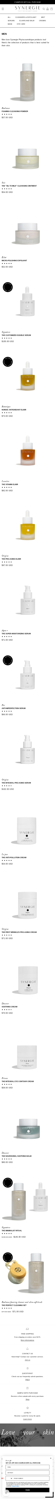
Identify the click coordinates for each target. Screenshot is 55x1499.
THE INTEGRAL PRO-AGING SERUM (16, 783)
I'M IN (27, 1490)
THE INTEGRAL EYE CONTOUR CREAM (18, 1081)
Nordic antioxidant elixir (14, 410)
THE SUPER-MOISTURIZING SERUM (16, 634)
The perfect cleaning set (14, 1305)
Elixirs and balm (26, 20)
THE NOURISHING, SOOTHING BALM (16, 1156)
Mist (43, 17)
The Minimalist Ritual (12, 1231)
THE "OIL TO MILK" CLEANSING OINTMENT (19, 186)
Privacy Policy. (15, 1486)
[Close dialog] (51, 1458)
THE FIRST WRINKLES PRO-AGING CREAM (19, 932)
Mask (10, 24)
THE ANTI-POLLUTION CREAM (14, 858)
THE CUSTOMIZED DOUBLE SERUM (16, 335)
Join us (27, 1360)
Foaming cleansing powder (15, 111)
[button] (3, 8)
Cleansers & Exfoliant (25, 17)
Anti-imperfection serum (14, 708)
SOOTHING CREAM (9, 1007)
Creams (42, 20)
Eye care (21, 24)
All (9, 17)
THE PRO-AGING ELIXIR (11, 559)
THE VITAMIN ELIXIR (10, 484)
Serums (11, 20)
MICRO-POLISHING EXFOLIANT (14, 261)
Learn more (27, 1419)
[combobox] (9, 1478)
